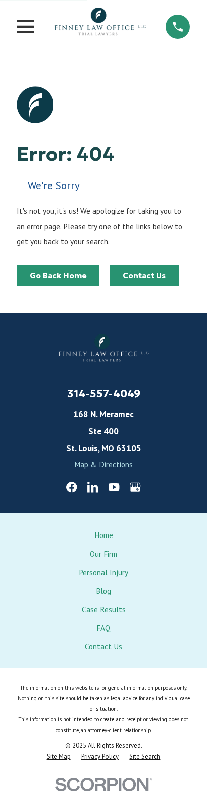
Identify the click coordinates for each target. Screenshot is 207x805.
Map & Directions (103, 464)
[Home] (100, 26)
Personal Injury (103, 572)
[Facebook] (71, 487)
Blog (103, 591)
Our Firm (103, 554)
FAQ (103, 628)
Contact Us (144, 275)
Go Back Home (58, 275)
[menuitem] (59, 757)
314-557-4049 (103, 393)
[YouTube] (114, 487)
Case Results (104, 609)
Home (103, 535)
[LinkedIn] (92, 487)
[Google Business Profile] (135, 487)
